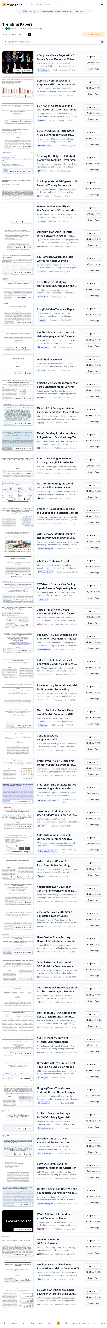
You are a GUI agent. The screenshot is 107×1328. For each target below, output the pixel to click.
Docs (103, 1323)
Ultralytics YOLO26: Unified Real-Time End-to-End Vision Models (56, 1064)
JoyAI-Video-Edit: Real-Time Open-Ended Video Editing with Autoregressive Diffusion (55, 813)
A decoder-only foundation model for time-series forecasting (57, 687)
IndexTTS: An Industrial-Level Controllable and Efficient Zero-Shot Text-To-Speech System (55, 662)
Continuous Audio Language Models (47, 737)
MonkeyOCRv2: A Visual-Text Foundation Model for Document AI (58, 1266)
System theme (12, 1323)
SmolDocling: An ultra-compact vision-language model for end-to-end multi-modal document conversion (57, 334)
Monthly (22, 34)
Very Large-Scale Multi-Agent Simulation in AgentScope (54, 913)
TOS (24, 1323)
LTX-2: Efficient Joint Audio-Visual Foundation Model (53, 1216)
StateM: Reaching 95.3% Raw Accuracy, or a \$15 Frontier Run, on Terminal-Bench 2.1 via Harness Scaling (58, 460)
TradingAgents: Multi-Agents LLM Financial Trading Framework (57, 183)
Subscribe (79, 11)
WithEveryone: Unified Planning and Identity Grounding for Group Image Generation (57, 536)
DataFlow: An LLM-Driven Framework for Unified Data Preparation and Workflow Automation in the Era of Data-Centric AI (55, 1140)
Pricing (95, 1323)
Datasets (76, 1323)
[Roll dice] (102, 42)
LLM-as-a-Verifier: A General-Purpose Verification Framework (56, 82)
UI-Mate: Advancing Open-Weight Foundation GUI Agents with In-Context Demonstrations (57, 1191)
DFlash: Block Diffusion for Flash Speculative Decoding (53, 863)
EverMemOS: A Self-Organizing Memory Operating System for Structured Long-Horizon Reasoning (55, 763)
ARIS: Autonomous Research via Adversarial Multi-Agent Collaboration (54, 837)
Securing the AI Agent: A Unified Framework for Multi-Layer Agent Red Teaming (57, 158)
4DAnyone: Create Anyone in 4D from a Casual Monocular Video (55, 57)
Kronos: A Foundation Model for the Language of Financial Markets (57, 510)
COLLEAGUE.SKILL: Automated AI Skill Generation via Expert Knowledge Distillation (55, 133)
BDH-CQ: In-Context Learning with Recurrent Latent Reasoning (56, 107)
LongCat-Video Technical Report (56, 309)
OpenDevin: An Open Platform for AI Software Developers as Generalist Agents (55, 234)
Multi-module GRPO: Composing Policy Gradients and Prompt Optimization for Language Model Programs (57, 1014)
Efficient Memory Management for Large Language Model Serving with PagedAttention (57, 385)
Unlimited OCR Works (50, 359)
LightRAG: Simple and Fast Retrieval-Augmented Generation (56, 1165)
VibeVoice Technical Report (53, 561)
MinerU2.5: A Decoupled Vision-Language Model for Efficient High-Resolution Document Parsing (58, 410)
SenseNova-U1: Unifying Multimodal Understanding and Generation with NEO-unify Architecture (55, 284)
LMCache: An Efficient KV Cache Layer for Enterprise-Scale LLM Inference (55, 1292)
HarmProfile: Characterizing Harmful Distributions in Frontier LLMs (56, 939)
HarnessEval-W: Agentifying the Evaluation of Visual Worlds (55, 208)
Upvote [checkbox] (93, 56)
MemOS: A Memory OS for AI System (48, 1241)
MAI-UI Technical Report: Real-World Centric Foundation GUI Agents (55, 712)
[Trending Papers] (29, 34)
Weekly (13, 34)
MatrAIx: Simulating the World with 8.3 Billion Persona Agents (55, 485)
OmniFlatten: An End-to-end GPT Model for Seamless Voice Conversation (55, 964)
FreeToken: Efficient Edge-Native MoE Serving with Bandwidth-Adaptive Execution (56, 786)
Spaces (86, 1323)
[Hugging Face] (58, 1323)
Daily (5, 34)
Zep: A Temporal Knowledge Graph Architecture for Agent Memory (57, 989)
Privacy (33, 1323)
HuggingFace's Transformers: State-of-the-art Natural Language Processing (57, 1090)
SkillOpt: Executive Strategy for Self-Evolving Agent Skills (54, 1115)
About (41, 1323)
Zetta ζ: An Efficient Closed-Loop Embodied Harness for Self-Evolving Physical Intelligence (56, 611)
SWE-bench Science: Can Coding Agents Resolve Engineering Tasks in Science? (57, 586)
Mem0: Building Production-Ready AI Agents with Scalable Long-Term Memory (57, 435)
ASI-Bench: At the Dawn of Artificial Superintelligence (53, 1039)
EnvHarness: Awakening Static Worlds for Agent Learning (55, 258)
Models (66, 1323)
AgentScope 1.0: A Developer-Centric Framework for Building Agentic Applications (55, 889)
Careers (50, 1323)
